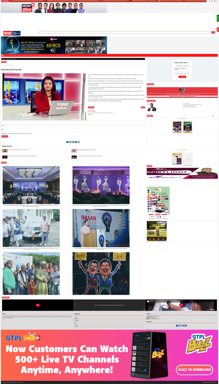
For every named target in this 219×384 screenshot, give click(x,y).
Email (2, 129)
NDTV (120, 87)
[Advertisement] (109, 22)
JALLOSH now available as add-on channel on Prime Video (200, 0)
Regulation (76, 318)
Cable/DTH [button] (20, 55)
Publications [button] (58, 55)
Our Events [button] (53, 55)
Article (75, 324)
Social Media (30, 55)
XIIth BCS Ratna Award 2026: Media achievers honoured (19, 0)
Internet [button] (15, 55)
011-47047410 (156, 316)
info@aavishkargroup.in (155, 318)
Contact (63, 55)
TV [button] (5, 55)
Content (11, 55)
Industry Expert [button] (47, 55)
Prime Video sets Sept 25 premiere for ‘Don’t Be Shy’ (126, 0)
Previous (91, 107)
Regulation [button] (25, 55)
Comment (90, 114)
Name (2, 125)
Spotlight (41, 55)
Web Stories (68, 55)
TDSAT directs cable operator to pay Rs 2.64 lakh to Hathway (101, 0)
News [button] (38, 55)
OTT (75, 322)
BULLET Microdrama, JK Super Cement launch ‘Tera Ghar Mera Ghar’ (173, 0)
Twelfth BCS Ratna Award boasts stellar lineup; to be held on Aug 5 (74, 0)
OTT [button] (7, 55)
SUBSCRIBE (182, 76)
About (75, 316)
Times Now (133, 78)
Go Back (4, 62)
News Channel (13, 58)
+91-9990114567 (153, 317)
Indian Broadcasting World (19, 382)
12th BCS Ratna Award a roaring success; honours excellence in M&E (45, 0)
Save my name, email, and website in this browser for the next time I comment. (17, 133)
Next (143, 107)
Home (4, 58)
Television (8, 58)
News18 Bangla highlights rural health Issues (148, 0)
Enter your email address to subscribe (180, 69)
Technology (76, 320)
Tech (34, 55)
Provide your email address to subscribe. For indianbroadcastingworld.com (181, 74)
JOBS (217, 30)
